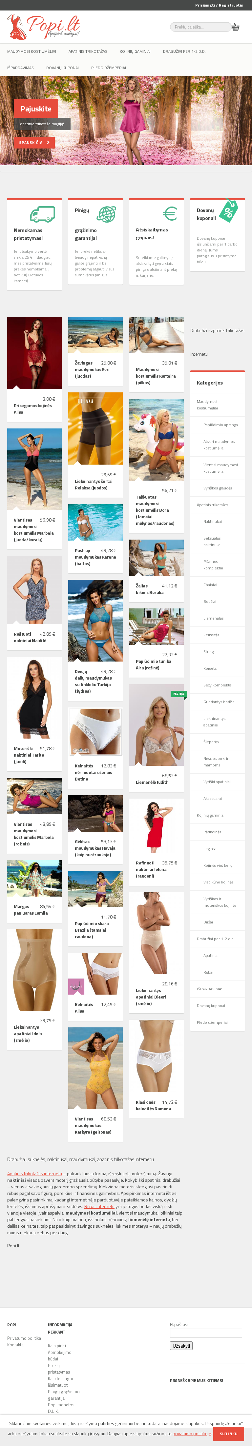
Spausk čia (33, 142)
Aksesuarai (212, 798)
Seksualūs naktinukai (212, 541)
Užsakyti (181, 1345)
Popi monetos (61, 1404)
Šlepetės (211, 742)
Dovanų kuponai (62, 68)
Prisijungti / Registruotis (219, 5)
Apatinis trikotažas (88, 51)
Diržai (208, 922)
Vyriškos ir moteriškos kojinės (219, 902)
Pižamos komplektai (213, 564)
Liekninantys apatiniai (214, 721)
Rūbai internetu (99, 1206)
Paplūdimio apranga (220, 425)
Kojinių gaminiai (135, 51)
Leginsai (210, 848)
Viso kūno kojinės (218, 882)
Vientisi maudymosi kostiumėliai (220, 468)
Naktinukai (212, 521)
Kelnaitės (211, 635)
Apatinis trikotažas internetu (34, 1173)
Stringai (210, 651)
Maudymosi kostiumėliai (31, 51)
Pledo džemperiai (108, 68)
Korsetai (210, 668)
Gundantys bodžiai (219, 702)
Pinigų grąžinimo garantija (64, 1394)
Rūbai (208, 972)
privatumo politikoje (192, 1433)
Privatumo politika (24, 1338)
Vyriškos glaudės (217, 488)
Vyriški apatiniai (217, 782)
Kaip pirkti (57, 1345)
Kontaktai (16, 1344)
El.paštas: (179, 1324)
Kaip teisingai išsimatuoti (60, 1381)
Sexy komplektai (217, 685)
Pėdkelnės (212, 832)
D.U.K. (53, 1411)
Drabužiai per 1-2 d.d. (184, 51)
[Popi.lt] (43, 27)
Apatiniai (211, 955)
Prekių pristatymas (59, 1368)
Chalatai (210, 585)
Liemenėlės (213, 618)
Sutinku (229, 1434)
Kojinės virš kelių (217, 865)
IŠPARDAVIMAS (20, 68)
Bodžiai (209, 601)
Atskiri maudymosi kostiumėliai (219, 444)
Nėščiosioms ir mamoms (215, 761)
